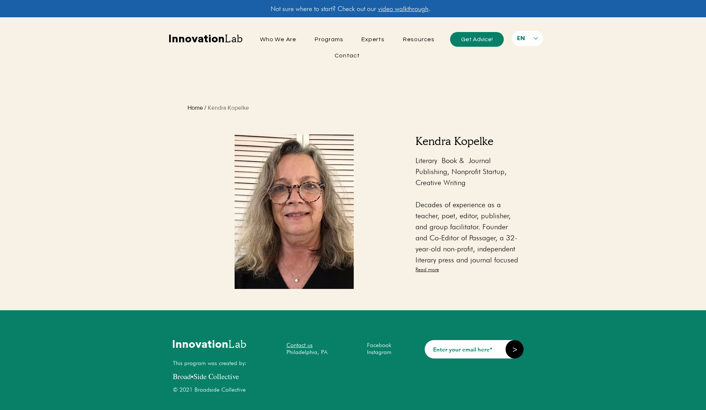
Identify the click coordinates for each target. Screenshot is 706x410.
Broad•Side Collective (206, 376)
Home (195, 108)
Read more (427, 269)
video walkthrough (403, 9)
